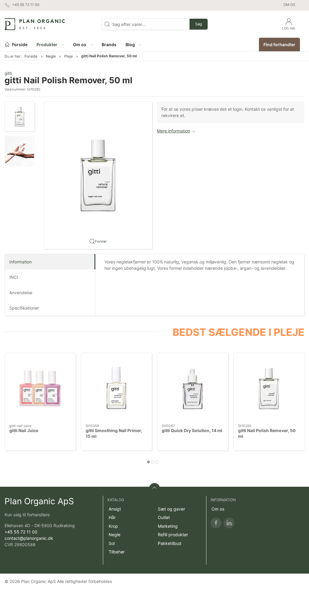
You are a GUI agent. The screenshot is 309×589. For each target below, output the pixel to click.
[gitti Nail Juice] (40, 388)
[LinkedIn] (229, 522)
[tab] (148, 461)
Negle (51, 56)
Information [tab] (20, 261)
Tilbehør (117, 551)
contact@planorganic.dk (29, 538)
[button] (50, 44)
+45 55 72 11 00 (21, 531)
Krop (113, 526)
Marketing (168, 526)
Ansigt (115, 508)
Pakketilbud (169, 543)
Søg (198, 24)
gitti (8, 73)
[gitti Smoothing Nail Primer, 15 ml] (117, 388)
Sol (112, 543)
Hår (112, 517)
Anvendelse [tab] (20, 292)
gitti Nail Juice (23, 430)
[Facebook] (216, 522)
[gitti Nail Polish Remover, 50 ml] (269, 388)
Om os (289, 4)
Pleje (68, 56)
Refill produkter (173, 534)
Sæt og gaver (171, 508)
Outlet (164, 517)
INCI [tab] (13, 277)
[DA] (35, 24)
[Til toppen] (154, 488)
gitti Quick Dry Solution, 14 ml (192, 430)
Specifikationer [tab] (24, 307)
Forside (30, 56)
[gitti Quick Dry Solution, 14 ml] (193, 388)
